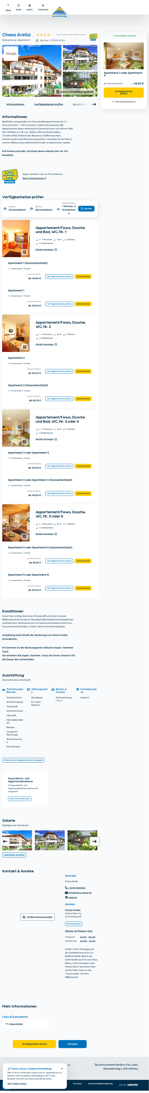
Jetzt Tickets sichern (17, 1083)
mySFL (29, 9)
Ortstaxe (77, 1084)
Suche (18, 9)
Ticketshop (43, 9)
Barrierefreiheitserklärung (100, 1084)
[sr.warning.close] (62, 1069)
